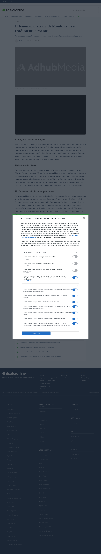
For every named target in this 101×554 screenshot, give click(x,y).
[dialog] (50, 277)
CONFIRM (36, 333)
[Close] (85, 218)
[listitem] (50, 252)
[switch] (75, 256)
